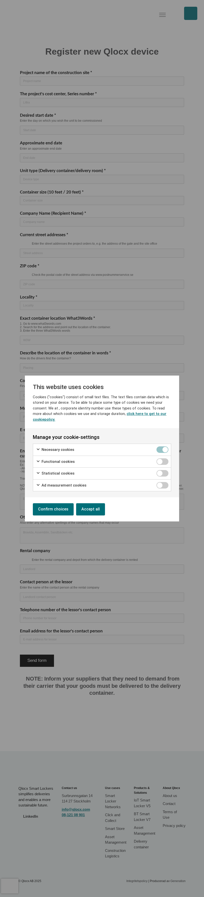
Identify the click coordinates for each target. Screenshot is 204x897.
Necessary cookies (57, 449)
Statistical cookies (57, 473)
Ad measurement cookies (63, 485)
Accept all (90, 509)
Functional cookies (58, 461)
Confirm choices (53, 509)
